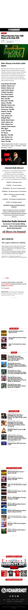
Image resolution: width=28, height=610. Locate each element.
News (5, 599)
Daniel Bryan (21, 292)
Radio (17, 599)
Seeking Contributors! (18, 601)
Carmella (14, 292)
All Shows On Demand (14, 231)
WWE (13, 295)
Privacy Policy (9, 601)
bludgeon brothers (6, 292)
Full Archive (22, 599)
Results (8, 599)
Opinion (13, 599)
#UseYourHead (9, 285)
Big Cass (22, 291)
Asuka (16, 291)
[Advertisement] (14, 14)
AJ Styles (12, 291)
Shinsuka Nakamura (6, 295)
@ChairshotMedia (5, 284)
